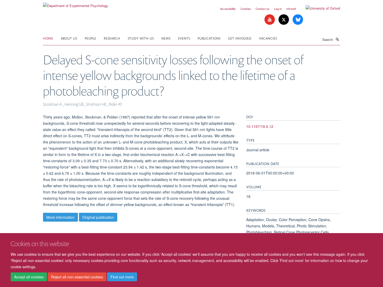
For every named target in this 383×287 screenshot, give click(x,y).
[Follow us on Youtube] (270, 19)
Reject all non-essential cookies (77, 276)
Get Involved (239, 37)
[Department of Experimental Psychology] (75, 3)
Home (48, 37)
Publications (208, 37)
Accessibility (228, 9)
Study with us (141, 37)
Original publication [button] (98, 217)
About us (69, 37)
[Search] (337, 39)
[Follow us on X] (284, 19)
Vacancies (268, 37)
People (90, 37)
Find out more (122, 276)
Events (184, 37)
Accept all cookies (29, 276)
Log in (278, 9)
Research (112, 37)
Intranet (291, 9)
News (165, 37)
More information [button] (60, 217)
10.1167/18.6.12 (259, 126)
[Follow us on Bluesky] (298, 19)
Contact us (262, 9)
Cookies (245, 9)
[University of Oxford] (319, 8)
